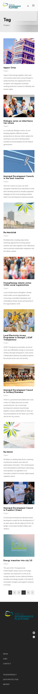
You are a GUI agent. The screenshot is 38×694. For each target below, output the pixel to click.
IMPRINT (6, 684)
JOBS (5, 659)
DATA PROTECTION (10, 679)
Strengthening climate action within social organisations (17, 284)
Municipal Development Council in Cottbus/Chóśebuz (18, 391)
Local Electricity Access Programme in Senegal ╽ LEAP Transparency (18, 338)
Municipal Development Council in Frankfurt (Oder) (18, 509)
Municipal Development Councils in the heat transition (19, 177)
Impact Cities (10, 68)
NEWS (5, 654)
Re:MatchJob (10, 233)
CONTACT (7, 664)
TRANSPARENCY (10, 675)
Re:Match (8, 452)
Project (6, 71)
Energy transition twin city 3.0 (18, 561)
